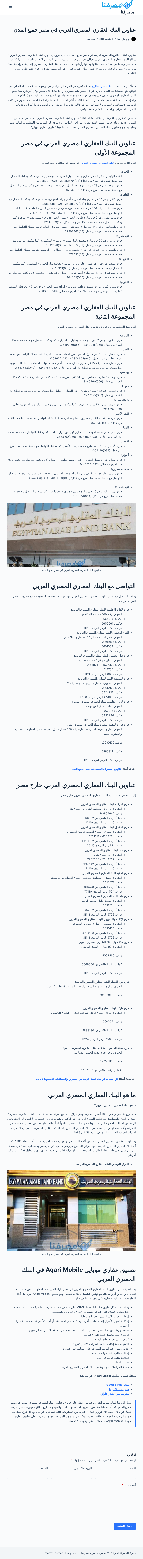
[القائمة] (10, 7)
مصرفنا (127, 11)
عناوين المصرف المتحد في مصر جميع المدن (96, 769)
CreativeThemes (53, 1553)
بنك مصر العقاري (101, 86)
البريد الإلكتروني (83, 1468)
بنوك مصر (91, 39)
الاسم (133, 1468)
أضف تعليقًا (129, 1485)
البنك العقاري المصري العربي (97, 162)
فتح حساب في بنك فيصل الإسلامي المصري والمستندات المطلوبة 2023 (77, 1079)
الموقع (44, 1468)
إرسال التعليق (124, 1525)
